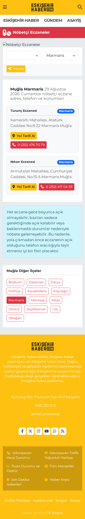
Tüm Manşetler (61, 466)
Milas (56, 300)
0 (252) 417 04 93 (59, 187)
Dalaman (36, 282)
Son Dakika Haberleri (18, 482)
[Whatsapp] (54, 431)
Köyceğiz (60, 291)
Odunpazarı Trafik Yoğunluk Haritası (61, 455)
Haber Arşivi (60, 480)
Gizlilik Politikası (18, 500)
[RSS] (62, 431)
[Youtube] (46, 431)
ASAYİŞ (74, 20)
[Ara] (80, 7)
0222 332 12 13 (45, 405)
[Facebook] (22, 431)
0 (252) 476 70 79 (31, 145)
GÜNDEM (53, 20)
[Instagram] (38, 431)
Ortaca (13, 309)
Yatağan (15, 318)
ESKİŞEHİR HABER (21, 20)
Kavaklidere (37, 291)
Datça (55, 282)
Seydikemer (36, 309)
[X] (30, 431)
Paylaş (18, 69)
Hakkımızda (43, 500)
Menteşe (38, 300)
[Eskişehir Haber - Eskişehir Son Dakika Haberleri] (42, 7)
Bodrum (15, 282)
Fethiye (14, 291)
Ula (55, 309)
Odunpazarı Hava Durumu (19, 455)
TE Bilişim (55, 513)
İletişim (61, 500)
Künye (75, 500)
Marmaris (16, 300)
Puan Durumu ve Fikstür (23, 468)
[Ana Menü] (5, 7)
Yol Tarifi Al (26, 136)
